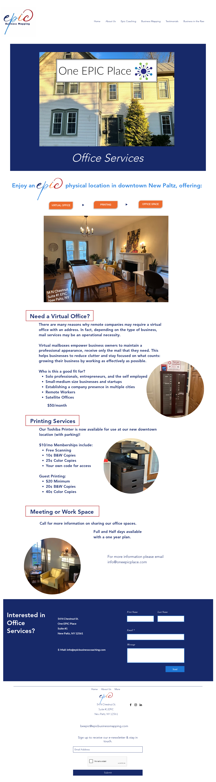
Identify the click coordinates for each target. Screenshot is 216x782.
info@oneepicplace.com (127, 562)
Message (131, 644)
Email (130, 630)
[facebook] (130, 704)
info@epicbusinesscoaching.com (86, 649)
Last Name (163, 612)
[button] (195, 21)
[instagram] (135, 704)
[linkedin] (140, 704)
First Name (132, 612)
